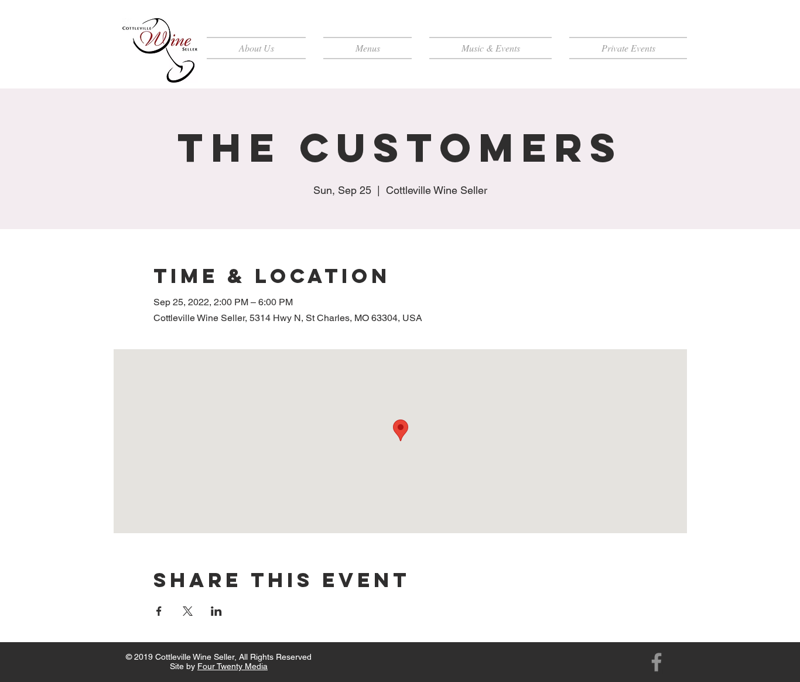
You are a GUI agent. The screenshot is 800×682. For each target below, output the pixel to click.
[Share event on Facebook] (159, 611)
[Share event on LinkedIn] (216, 611)
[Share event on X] (187, 611)
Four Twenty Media (232, 666)
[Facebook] (656, 662)
